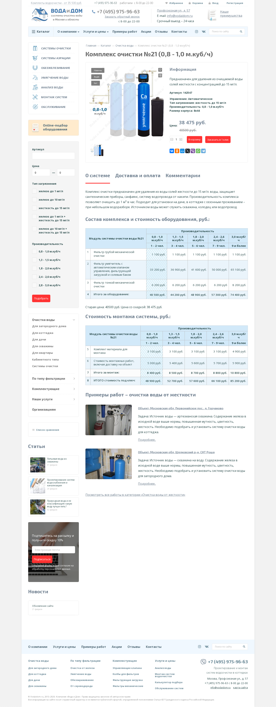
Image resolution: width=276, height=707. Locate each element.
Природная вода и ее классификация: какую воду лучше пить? (59, 503)
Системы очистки (56, 48)
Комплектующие (45, 389)
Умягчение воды (54, 77)
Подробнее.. (147, 440)
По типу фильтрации (48, 378)
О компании (67, 31)
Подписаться (42, 559)
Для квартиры (42, 353)
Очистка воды (124, 45)
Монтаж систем (54, 97)
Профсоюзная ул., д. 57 (173, 11)
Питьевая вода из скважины (56, 460)
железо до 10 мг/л (52, 199)
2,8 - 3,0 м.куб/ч (49, 285)
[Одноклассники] (177, 151)
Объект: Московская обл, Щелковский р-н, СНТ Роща (176, 452)
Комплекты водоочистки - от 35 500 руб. (56, 3)
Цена (35, 166)
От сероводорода (81, 686)
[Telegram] (203, 151)
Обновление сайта (42, 606)
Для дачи (39, 339)
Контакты (179, 31)
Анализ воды (52, 87)
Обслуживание (53, 107)
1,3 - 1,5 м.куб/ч (49, 260)
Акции (146, 31)
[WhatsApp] (198, 151)
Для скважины (42, 346)
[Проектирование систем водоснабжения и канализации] (37, 485)
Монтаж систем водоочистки (165, 675)
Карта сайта (240, 687)
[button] (172, 139)
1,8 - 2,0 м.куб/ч (49, 268)
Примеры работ (124, 31)
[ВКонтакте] (172, 151)
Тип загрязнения (44, 183)
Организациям (44, 409)
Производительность (47, 244)
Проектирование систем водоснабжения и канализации (61, 482)
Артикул (38, 149)
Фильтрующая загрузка (128, 680)
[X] (187, 151)
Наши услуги (42, 399)
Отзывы (161, 31)
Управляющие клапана (127, 668)
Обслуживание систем (169, 688)
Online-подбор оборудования (55, 127)
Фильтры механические (128, 686)
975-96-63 (105, 3)
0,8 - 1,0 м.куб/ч (49, 251)
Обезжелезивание (55, 68)
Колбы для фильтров (126, 674)
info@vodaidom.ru (180, 16)
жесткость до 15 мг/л (54, 208)
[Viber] (193, 151)
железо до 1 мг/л (51, 191)
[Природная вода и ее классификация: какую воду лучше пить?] (37, 506)
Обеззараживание (82, 680)
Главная (91, 45)
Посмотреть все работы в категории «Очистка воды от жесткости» (135, 495)
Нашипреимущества (231, 14)
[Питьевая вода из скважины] (37, 464)
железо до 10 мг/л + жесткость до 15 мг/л (54, 230)
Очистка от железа (82, 668)
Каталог (106, 45)
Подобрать (41, 298)
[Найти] (241, 31)
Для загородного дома (49, 326)
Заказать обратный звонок (122, 16)
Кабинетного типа (45, 359)
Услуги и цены (94, 31)
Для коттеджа (42, 333)
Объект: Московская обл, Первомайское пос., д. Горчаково (180, 408)
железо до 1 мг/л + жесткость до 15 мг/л (54, 218)
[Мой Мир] (182, 151)
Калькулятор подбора (168, 682)
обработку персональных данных (51, 569)
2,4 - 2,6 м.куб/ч (49, 277)
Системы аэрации (55, 58)
